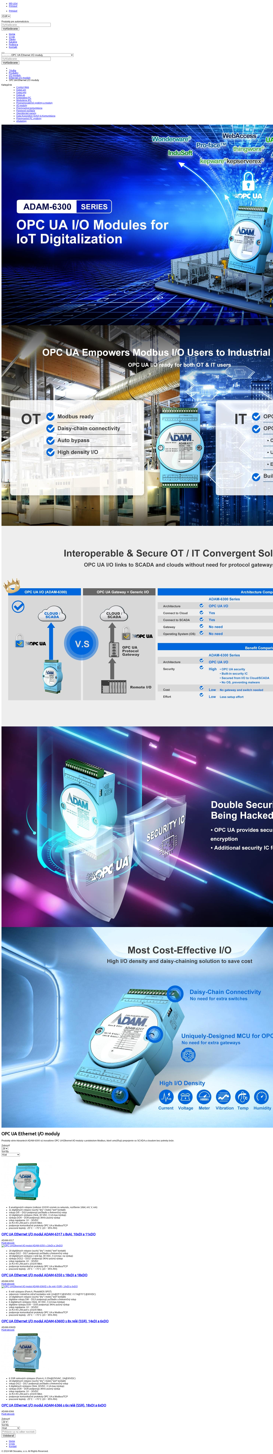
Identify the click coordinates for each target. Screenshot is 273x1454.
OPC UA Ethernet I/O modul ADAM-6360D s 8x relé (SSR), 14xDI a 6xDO (55, 1321)
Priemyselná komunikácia (29, 108)
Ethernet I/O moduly (19, 78)
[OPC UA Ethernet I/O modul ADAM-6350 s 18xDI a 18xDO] (32, 1245)
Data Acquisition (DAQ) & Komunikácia (35, 116)
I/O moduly (15, 75)
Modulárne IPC (24, 100)
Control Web (22, 87)
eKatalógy (21, 121)
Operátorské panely (26, 113)
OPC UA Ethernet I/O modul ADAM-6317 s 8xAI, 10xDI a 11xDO (48, 1234)
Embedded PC (23, 97)
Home (12, 1441)
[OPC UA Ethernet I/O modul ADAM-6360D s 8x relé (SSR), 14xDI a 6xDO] (39, 1286)
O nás (12, 1443)
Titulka (12, 70)
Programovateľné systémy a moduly (34, 103)
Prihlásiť (13, 6)
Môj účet (13, 3)
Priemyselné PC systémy (28, 118)
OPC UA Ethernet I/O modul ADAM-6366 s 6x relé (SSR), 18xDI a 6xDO (53, 1405)
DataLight (21, 92)
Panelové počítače (25, 110)
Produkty (13, 73)
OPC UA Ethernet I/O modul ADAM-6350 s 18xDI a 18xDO (44, 1275)
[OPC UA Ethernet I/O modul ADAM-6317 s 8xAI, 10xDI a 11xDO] (26, 1202)
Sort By (5, 1151)
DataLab (20, 95)
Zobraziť (5, 1145)
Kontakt (13, 1446)
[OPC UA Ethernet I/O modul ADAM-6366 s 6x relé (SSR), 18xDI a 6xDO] (26, 1373)
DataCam (21, 90)
